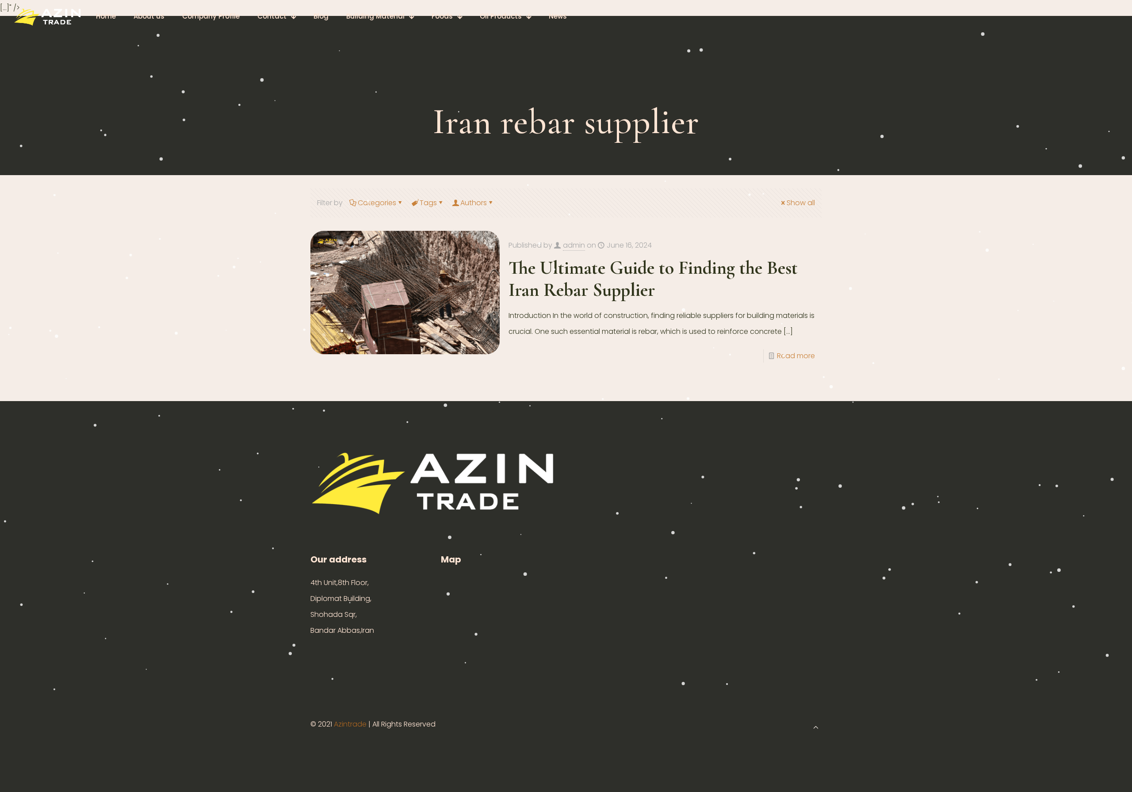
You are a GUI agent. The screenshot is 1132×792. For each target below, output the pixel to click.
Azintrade (351, 724)
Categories (377, 203)
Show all (801, 203)
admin (574, 245)
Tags (428, 203)
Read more (796, 356)
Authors (473, 203)
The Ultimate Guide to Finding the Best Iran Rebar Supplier (653, 278)
